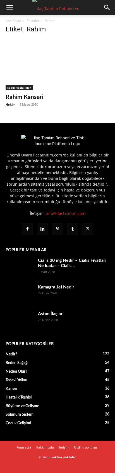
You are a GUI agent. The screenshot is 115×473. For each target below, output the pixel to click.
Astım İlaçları (51, 314)
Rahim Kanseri (24, 97)
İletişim (64, 447)
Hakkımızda (45, 447)
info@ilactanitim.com (65, 213)
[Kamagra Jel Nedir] (19, 294)
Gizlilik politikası (86, 447)
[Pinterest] (57, 229)
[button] (9, 7)
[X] (87, 229)
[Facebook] (27, 229)
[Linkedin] (42, 229)
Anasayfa (24, 447)
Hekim (11, 104)
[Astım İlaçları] (19, 321)
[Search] (107, 7)
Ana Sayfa (13, 20)
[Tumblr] (72, 229)
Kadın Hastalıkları (19, 87)
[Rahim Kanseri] (57, 64)
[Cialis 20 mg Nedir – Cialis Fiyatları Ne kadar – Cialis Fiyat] (19, 267)
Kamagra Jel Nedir (56, 287)
